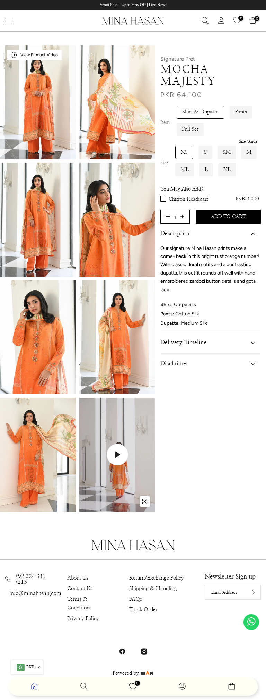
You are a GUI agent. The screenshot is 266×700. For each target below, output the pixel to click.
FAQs (135, 599)
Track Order (143, 609)
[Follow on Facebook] (122, 651)
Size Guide (248, 141)
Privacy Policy (83, 618)
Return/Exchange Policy (156, 578)
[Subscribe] (248, 592)
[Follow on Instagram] (144, 651)
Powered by (126, 673)
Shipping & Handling (153, 588)
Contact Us (79, 588)
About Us (77, 578)
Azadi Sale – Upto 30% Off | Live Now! (133, 4)
